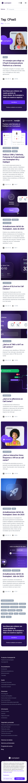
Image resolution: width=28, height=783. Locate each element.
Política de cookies (5, 729)
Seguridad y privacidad (7, 722)
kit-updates (22, 603)
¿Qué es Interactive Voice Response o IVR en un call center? (13, 457)
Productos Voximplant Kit (8, 657)
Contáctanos (4, 717)
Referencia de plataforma (7, 671)
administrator (11, 610)
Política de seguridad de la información (10, 724)
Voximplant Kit (4, 662)
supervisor (22, 607)
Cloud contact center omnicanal (8, 698)
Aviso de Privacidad (5, 727)
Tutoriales (3, 675)
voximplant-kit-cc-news (7, 600)
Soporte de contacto (6, 686)
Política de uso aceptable (7, 731)
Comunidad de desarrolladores (8, 684)
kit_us (16, 613)
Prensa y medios (5, 711)
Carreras (3, 713)
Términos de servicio (6, 733)
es (19, 3)
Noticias (3, 9)
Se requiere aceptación (9, 778)
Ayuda (3, 680)
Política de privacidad (18, 770)
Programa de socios (6, 746)
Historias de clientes (6, 740)
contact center (7, 151)
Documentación (5, 666)
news (14, 508)
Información (4, 709)
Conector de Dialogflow (6, 695)
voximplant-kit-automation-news (9, 603)
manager (19, 610)
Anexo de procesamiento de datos (9, 735)
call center (22, 613)
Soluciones (4, 691)
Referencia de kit (5, 673)
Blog (2, 23)
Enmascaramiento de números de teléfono (11, 704)
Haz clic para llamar (5, 700)
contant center (7, 451)
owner (10, 613)
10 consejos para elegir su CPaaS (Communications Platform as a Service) (13, 63)
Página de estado (5, 715)
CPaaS (5, 57)
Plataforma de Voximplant (7, 659)
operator (4, 610)
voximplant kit (7, 148)
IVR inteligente (4, 693)
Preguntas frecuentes (6, 682)
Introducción (4, 669)
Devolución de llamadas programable (10, 702)
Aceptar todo (19, 778)
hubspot (15, 151)
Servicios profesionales (7, 743)
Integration (15, 148)
